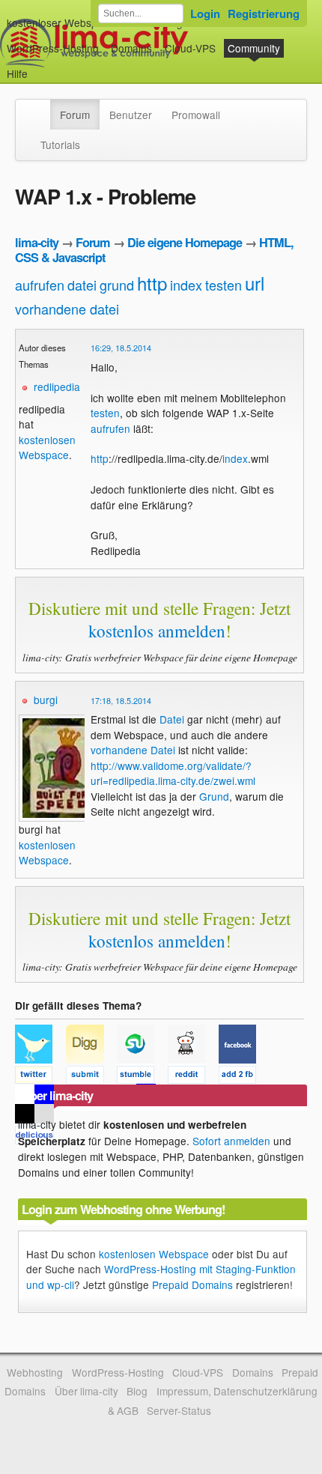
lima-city (36, 242)
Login (205, 13)
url (254, 283)
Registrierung (264, 13)
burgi (46, 699)
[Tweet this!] (40, 1077)
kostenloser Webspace (61, 22)
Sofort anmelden (231, 1140)
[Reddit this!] (193, 1077)
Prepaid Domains (192, 1284)
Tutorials (60, 144)
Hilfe (17, 73)
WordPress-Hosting (53, 47)
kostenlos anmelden (156, 630)
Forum (75, 114)
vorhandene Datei (133, 749)
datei (82, 284)
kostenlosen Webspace (47, 447)
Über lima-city (86, 1390)
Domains (131, 47)
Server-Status (179, 1410)
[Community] (40, 107)
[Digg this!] (91, 1077)
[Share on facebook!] (243, 1077)
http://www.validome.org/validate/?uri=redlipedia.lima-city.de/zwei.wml (173, 773)
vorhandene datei (67, 308)
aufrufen (39, 284)
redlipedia (57, 386)
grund (117, 284)
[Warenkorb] (39, 66)
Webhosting (35, 1372)
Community (254, 47)
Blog (137, 1390)
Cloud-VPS (190, 47)
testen (223, 284)
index (186, 284)
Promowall (195, 114)
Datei (172, 719)
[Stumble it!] (142, 1077)
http (152, 283)
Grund (214, 796)
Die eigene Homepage (184, 242)
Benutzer (130, 114)
